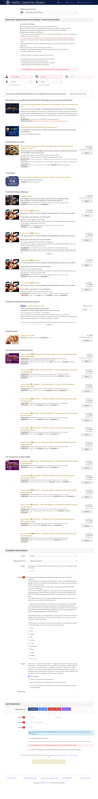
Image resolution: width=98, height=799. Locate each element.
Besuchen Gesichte (19, 561)
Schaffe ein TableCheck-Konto (39, 738)
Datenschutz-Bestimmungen (49, 778)
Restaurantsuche (85, 778)
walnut (32, 652)
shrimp (32, 640)
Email (21, 727)
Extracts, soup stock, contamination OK (42, 679)
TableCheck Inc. (45, 783)
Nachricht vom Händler (27, 24)
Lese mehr (48, 253)
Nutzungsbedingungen (30, 778)
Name (21, 717)
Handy (21, 722)
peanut (32, 649)
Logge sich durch (20, 709)
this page (38, 51)
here (70, 113)
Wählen (87, 153)
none (31, 628)
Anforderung (21, 691)
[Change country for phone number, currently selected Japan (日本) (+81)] (30, 722)
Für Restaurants (11, 778)
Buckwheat (33, 646)
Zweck (23, 556)
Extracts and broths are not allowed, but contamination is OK (48, 682)
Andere (32, 655)
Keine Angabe (34, 676)
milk (31, 631)
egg (31, 637)
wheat (32, 634)
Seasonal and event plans (78, 94)
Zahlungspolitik (67, 778)
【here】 (40, 180)
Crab (31, 643)
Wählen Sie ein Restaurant (28, 9)
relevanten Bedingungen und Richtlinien (65, 755)
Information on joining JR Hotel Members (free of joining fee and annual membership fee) (36, 94)
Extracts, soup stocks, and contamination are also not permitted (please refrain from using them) (53, 686)
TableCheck (66, 709)
